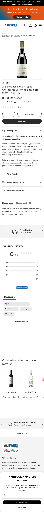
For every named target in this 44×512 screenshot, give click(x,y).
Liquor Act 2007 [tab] (23, 203)
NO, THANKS (22, 507)
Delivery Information (24, 4)
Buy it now (22, 121)
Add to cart (29, 114)
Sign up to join (22, 17)
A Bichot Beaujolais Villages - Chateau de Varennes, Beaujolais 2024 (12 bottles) (18, 36)
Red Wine (11, 392)
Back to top (22, 433)
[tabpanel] (22, 211)
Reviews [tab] (9, 296)
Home (4, 33)
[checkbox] (9, 314)
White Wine (30, 392)
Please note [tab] (7, 203)
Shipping (15, 102)
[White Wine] (30, 378)
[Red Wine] (11, 378)
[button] (35, 25)
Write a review (22, 288)
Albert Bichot (7, 83)
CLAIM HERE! (22, 502)
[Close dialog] (42, 474)
